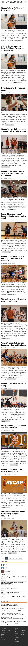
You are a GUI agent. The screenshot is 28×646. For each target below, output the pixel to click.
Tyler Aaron (3, 220)
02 (10, 558)
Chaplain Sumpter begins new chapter (10, 613)
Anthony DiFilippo (4, 53)
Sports (2, 638)
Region (3, 636)
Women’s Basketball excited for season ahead (12, 9)
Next (20, 558)
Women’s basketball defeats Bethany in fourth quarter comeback (12, 258)
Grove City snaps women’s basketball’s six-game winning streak (13, 216)
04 (16, 558)
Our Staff (23, 634)
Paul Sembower (4, 134)
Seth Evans (4, 624)
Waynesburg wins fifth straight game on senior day (13, 300)
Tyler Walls (3, 13)
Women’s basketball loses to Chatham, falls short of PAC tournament (12, 173)
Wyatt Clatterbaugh (6, 614)
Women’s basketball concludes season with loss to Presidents (13, 130)
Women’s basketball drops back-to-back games (11, 470)
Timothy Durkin (5, 605)
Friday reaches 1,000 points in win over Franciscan (13, 426)
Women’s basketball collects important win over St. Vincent (13, 344)
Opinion (3, 640)
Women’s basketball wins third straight (13, 384)
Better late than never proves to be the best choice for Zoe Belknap (13, 622)
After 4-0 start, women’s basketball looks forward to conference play (12, 48)
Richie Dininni (4, 178)
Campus (3, 634)
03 (13, 558)
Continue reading (18, 40)
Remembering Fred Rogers (7, 617)
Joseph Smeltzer (5, 610)
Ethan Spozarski (4, 474)
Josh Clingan (4, 92)
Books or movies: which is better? (9, 604)
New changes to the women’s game (13, 89)
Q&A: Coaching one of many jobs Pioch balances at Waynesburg (13, 609)
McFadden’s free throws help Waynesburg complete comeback (13, 513)
